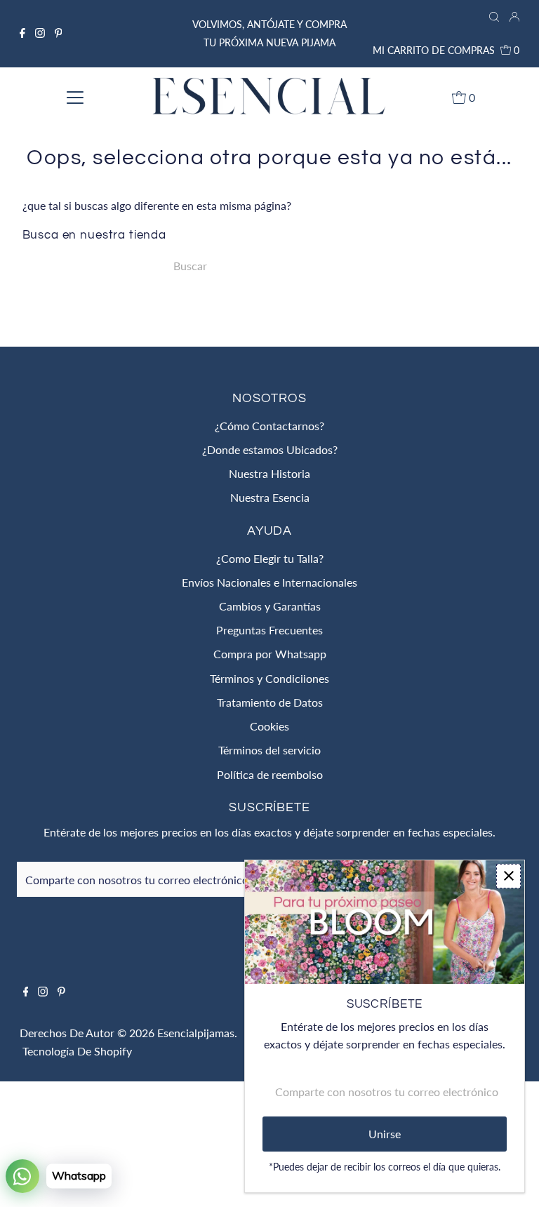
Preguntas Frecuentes (269, 629)
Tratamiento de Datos (270, 702)
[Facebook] (22, 34)
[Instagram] (40, 34)
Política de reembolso (270, 774)
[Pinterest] (58, 34)
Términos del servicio (269, 749)
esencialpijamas (195, 1032)
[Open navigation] (75, 96)
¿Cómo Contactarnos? (269, 425)
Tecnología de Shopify (77, 1051)
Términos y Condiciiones (269, 678)
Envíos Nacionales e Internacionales (269, 582)
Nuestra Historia (269, 473)
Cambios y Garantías (270, 606)
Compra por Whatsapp (269, 653)
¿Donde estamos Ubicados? (270, 449)
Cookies (269, 726)
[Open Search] (494, 17)
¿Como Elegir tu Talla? (270, 558)
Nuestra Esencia (270, 497)
